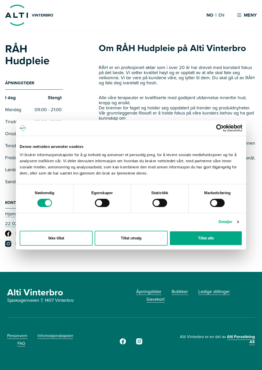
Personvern (17, 336)
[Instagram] (139, 343)
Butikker (180, 291)
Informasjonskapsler (55, 336)
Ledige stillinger (214, 291)
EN (221, 15)
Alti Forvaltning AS (241, 339)
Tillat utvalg (131, 238)
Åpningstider (148, 291)
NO (209, 15)
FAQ (21, 343)
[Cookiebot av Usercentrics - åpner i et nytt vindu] (220, 128)
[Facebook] (123, 343)
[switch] (102, 203)
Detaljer (226, 221)
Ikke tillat (56, 238)
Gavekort (155, 299)
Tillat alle (206, 238)
